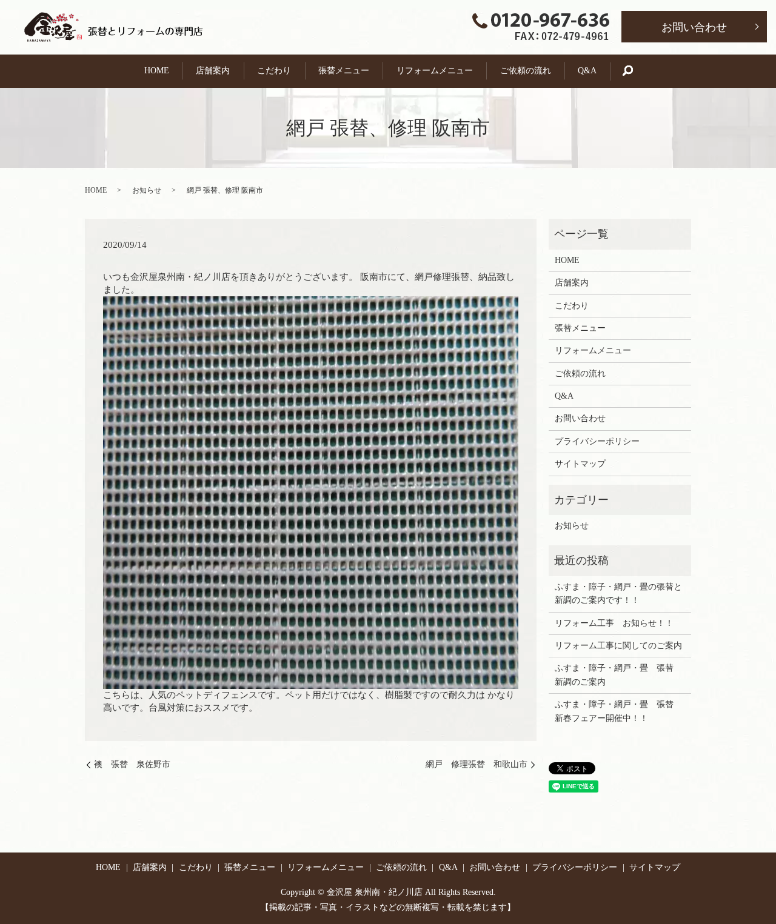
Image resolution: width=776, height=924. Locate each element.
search (634, 71)
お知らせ (146, 190)
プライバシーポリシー (597, 441)
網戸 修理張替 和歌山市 (476, 764)
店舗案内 (213, 70)
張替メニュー (343, 70)
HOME (156, 70)
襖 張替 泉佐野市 (132, 764)
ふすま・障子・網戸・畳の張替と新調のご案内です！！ (618, 593)
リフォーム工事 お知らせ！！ (614, 623)
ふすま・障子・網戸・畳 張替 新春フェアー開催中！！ (618, 711)
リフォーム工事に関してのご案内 (618, 645)
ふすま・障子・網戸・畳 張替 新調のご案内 (618, 674)
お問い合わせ (694, 27)
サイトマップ (580, 463)
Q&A (587, 70)
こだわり (274, 70)
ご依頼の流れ (525, 70)
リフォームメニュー (434, 70)
